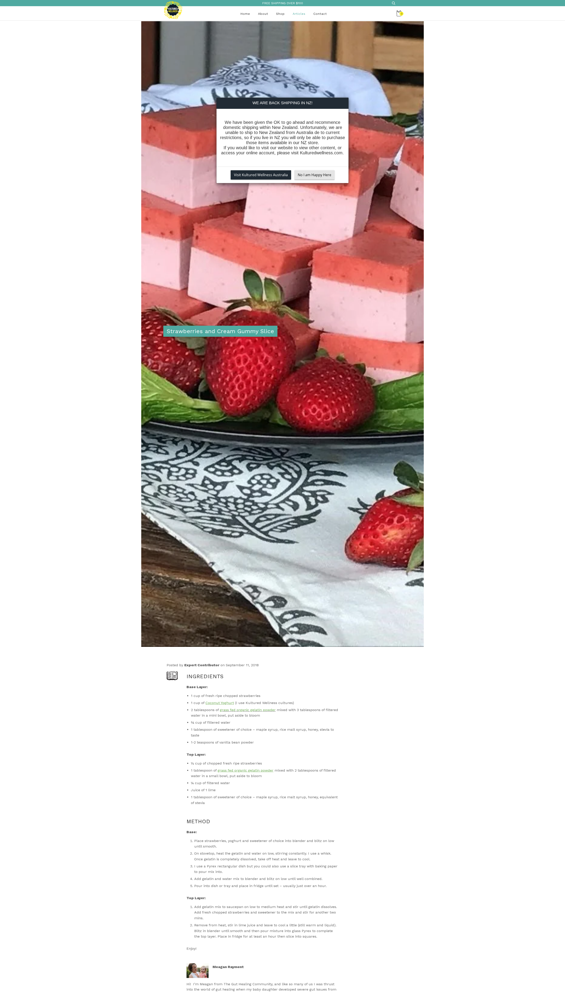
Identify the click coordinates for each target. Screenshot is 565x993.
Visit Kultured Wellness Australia (261, 174)
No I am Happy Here (314, 174)
